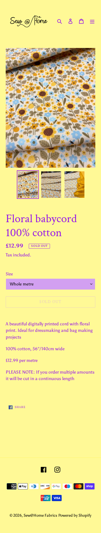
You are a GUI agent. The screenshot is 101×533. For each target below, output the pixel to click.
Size (9, 273)
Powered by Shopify (74, 515)
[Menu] (92, 21)
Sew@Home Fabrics (40, 515)
